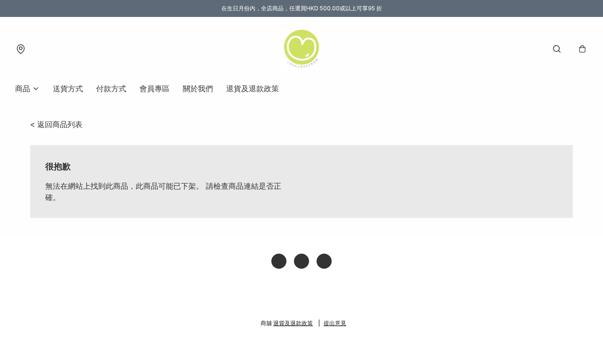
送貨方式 (68, 88)
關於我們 (198, 88)
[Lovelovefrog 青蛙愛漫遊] (301, 49)
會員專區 (154, 88)
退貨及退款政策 (252, 88)
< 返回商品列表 (56, 124)
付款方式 (111, 88)
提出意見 (335, 323)
